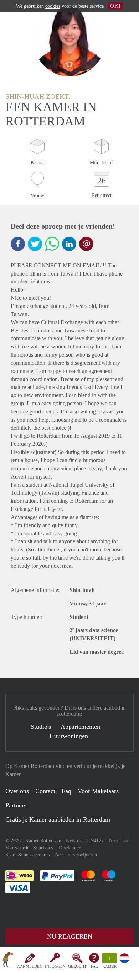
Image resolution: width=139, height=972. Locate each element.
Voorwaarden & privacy (29, 847)
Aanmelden (29, 966)
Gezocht (77, 966)
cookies (52, 6)
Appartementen (80, 726)
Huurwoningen (69, 735)
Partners (15, 805)
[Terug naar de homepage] (7, 961)
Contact (45, 791)
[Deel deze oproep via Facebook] (18, 244)
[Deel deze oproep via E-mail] (86, 244)
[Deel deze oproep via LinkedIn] (69, 244)
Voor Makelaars (98, 791)
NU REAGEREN (69, 936)
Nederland (119, 840)
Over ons (17, 791)
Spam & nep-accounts (27, 855)
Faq (66, 791)
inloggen (55, 966)
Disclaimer (70, 847)
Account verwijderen (76, 855)
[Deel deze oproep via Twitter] (35, 244)
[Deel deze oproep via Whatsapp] (52, 244)
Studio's (41, 726)
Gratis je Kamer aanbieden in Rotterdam (57, 819)
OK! (115, 6)
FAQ (94, 966)
